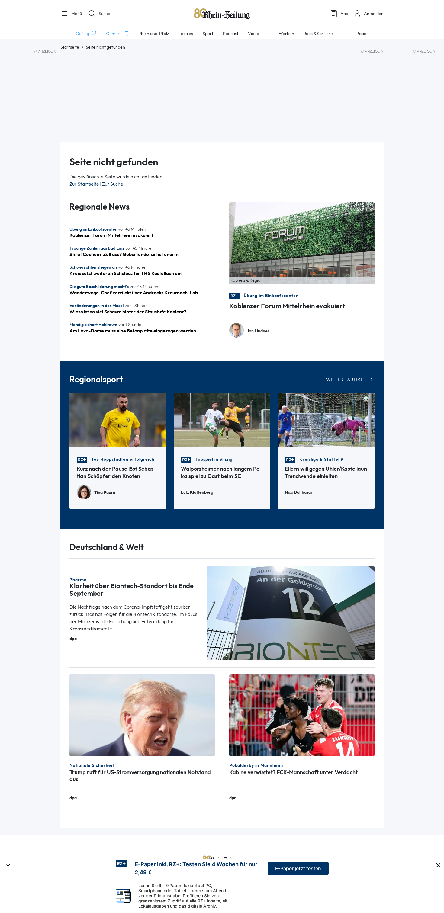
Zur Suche (112, 184)
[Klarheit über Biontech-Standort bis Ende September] (291, 612)
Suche (104, 13)
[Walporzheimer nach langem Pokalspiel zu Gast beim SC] (222, 419)
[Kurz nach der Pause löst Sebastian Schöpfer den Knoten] (117, 419)
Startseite (69, 47)
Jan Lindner (258, 331)
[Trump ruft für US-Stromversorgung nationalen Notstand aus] (142, 715)
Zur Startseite (84, 184)
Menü (76, 13)
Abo (344, 13)
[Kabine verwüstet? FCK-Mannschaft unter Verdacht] (302, 715)
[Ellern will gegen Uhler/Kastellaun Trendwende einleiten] (326, 419)
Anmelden (374, 13)
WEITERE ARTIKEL (346, 379)
